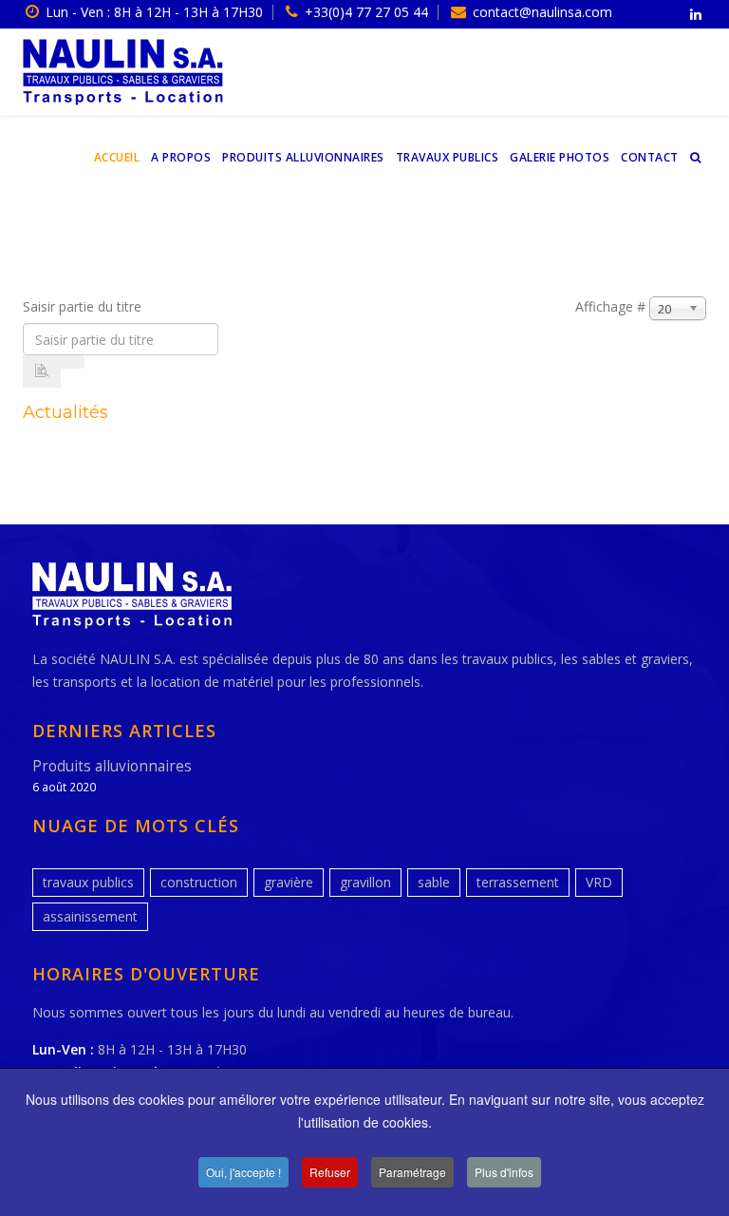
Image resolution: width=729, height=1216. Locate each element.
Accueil (117, 157)
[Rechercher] (42, 371)
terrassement (518, 882)
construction (198, 882)
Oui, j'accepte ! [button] (243, 1172)
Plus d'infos (504, 1172)
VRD (599, 882)
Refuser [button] (329, 1172)
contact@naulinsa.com (542, 12)
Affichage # (610, 306)
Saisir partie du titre (84, 306)
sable (434, 882)
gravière (288, 882)
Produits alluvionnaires (303, 157)
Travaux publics (447, 157)
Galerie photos (559, 157)
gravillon (365, 882)
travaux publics (88, 882)
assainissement (90, 916)
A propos (181, 157)
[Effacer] (72, 362)
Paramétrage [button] (412, 1172)
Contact (650, 157)
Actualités (65, 412)
